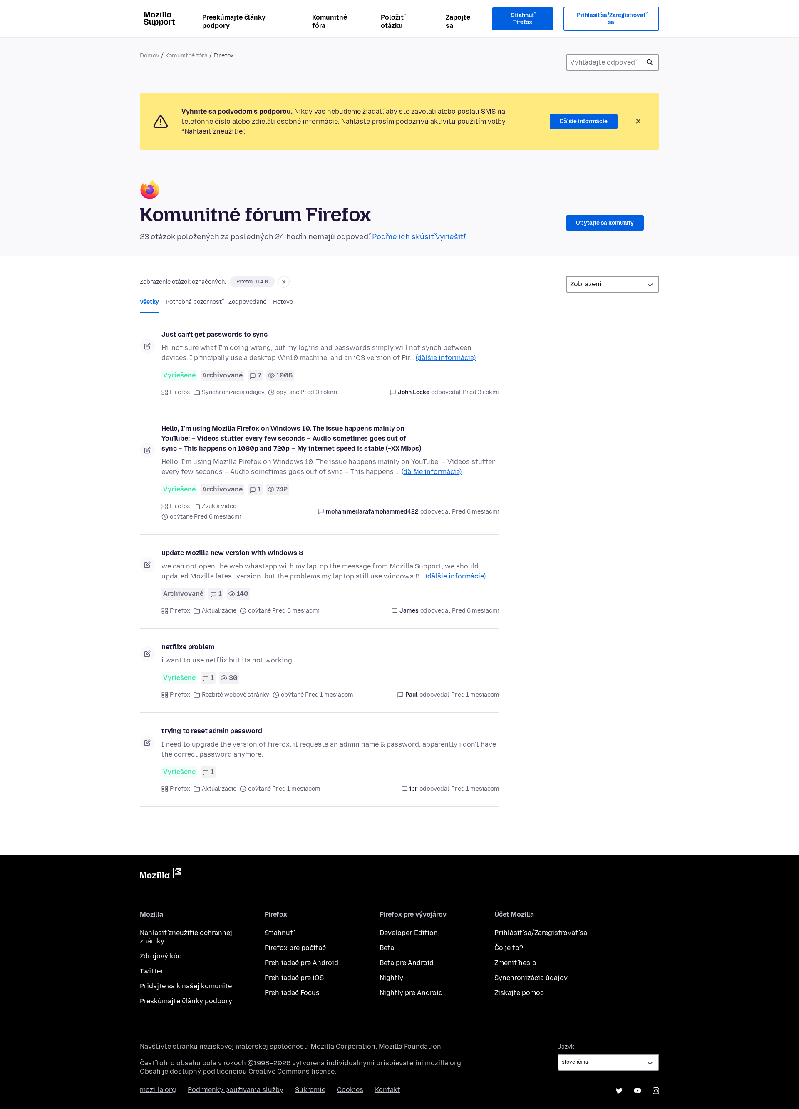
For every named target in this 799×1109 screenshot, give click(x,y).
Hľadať (650, 62)
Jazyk (566, 1046)
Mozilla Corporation (342, 1046)
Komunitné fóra (329, 21)
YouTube (637, 1090)
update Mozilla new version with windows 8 (232, 553)
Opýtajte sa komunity (605, 222)
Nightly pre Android (411, 993)
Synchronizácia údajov (233, 392)
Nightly (391, 978)
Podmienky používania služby (235, 1090)
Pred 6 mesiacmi (475, 511)
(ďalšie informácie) (446, 358)
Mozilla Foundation (410, 1046)
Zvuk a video (219, 506)
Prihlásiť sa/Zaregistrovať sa (611, 19)
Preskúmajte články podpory (234, 21)
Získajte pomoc (519, 993)
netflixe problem (187, 647)
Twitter (152, 971)
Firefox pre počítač (295, 948)
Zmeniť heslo (515, 963)
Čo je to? (508, 948)
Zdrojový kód (161, 956)
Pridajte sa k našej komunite (186, 986)
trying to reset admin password (211, 731)
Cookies (350, 1090)
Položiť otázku (392, 21)
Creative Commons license (291, 1071)
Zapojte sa (458, 21)
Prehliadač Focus (292, 993)
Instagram (656, 1090)
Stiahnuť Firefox (522, 19)
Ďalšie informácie (584, 121)
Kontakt (387, 1090)
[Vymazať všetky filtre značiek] (284, 282)
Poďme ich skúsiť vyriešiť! (419, 236)
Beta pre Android (407, 963)
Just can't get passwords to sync (214, 334)
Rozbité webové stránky (235, 694)
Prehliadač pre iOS (294, 978)
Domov (149, 55)
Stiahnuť (279, 933)
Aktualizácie (219, 610)
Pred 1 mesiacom (475, 694)
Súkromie (310, 1090)
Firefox (180, 392)
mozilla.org (158, 1090)
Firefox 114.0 (252, 282)
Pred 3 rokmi (481, 392)
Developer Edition (409, 933)
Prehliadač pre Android (301, 963)
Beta (387, 948)
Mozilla (160, 875)
